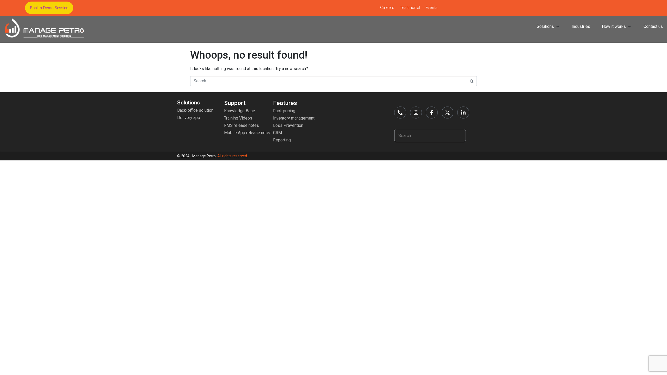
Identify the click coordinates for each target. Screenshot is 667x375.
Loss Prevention (288, 125)
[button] (49, 8)
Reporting (282, 140)
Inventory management (293, 118)
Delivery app (188, 117)
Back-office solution (195, 110)
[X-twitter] (448, 112)
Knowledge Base (239, 110)
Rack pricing (284, 110)
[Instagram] (416, 112)
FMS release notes (241, 125)
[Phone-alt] (400, 112)
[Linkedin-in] (463, 112)
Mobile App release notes (247, 132)
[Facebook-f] (432, 112)
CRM (277, 132)
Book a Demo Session (49, 7)
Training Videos (238, 118)
